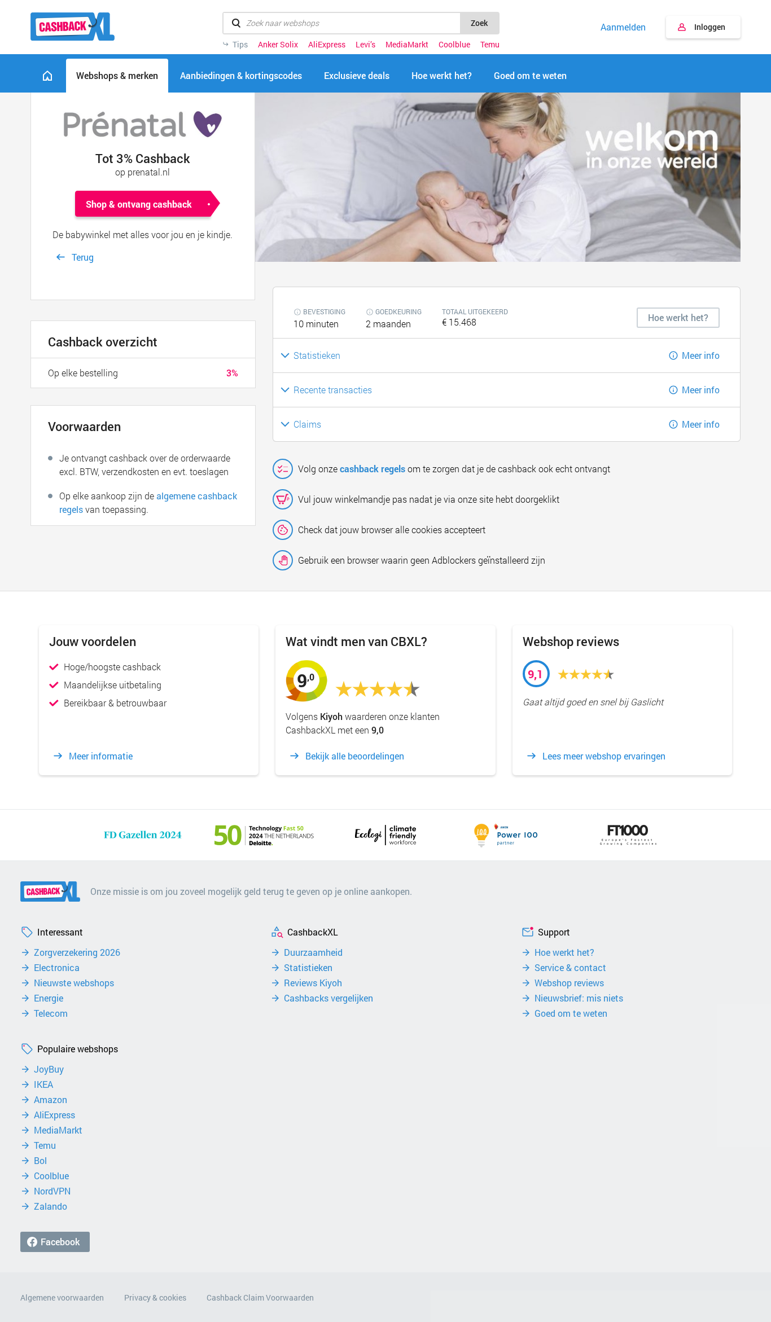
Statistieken (308, 968)
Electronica (57, 968)
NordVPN (52, 1191)
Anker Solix (278, 44)
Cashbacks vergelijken (328, 998)
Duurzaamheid (313, 952)
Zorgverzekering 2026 (77, 952)
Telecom (51, 1013)
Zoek (479, 22)
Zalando (50, 1206)
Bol (40, 1161)
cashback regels (372, 469)
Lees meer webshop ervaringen (603, 756)
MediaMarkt (407, 44)
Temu (490, 44)
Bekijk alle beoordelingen (354, 756)
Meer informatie (101, 756)
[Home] (47, 76)
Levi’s (365, 44)
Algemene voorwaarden (62, 1297)
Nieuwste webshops (74, 983)
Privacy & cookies (155, 1297)
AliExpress (326, 44)
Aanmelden (623, 27)
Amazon (50, 1100)
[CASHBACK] (72, 26)
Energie (48, 998)
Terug (83, 257)
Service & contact (570, 968)
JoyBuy (49, 1069)
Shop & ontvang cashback (139, 204)
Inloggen (709, 26)
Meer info (701, 355)
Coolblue (454, 44)
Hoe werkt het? (564, 952)
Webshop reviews (569, 983)
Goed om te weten (571, 1013)
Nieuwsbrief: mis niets (579, 998)
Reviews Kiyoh (313, 983)
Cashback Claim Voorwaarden (260, 1297)
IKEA (43, 1084)
